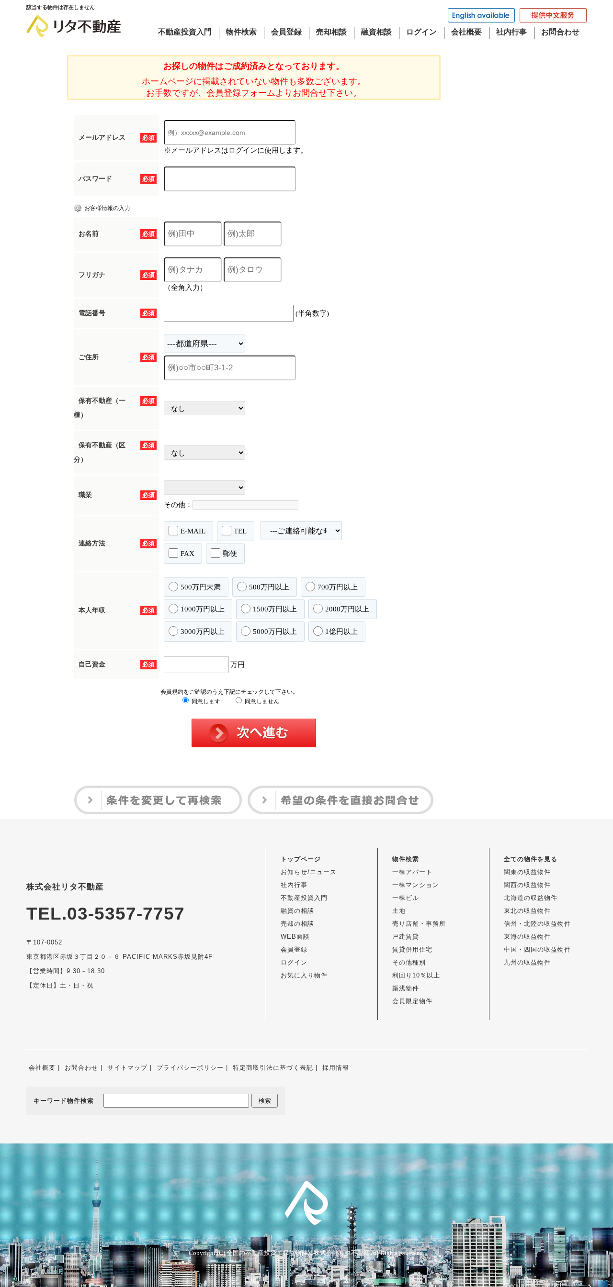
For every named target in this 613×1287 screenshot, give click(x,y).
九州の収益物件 (527, 962)
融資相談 (376, 32)
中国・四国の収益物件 (537, 949)
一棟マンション (415, 884)
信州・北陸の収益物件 (537, 923)
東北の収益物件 (527, 910)
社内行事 (511, 32)
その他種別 (409, 962)
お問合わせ (560, 32)
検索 (265, 1100)
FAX (187, 553)
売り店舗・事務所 (419, 923)
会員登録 (286, 32)
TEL (240, 531)
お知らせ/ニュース (309, 872)
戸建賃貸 (405, 936)
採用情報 (335, 1067)
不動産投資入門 (185, 32)
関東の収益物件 (527, 872)
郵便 (230, 553)
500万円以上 (269, 587)
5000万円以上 (275, 631)
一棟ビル (405, 897)
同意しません (261, 701)
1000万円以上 (203, 609)
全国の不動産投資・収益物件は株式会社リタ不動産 (298, 1252)
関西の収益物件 (527, 884)
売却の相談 (297, 923)
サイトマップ (127, 1067)
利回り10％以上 (416, 975)
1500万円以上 (275, 609)
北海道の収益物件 (530, 897)
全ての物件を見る (530, 859)
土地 (399, 910)
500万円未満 (201, 587)
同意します (205, 701)
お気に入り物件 (304, 975)
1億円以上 (341, 631)
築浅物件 (405, 988)
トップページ (301, 859)
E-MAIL (193, 531)
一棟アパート (412, 872)
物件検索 (241, 32)
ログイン (421, 32)
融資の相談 (297, 910)
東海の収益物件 (527, 936)
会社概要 (466, 32)
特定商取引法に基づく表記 (273, 1067)
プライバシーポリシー (190, 1067)
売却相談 (331, 32)
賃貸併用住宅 (412, 949)
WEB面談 (295, 936)
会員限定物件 (412, 1001)
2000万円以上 (347, 609)
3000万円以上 (203, 631)
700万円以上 (338, 587)
